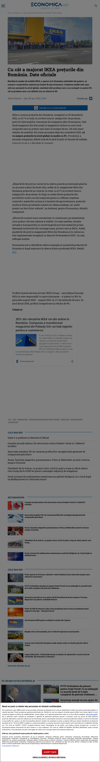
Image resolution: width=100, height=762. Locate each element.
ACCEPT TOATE (50, 752)
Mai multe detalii (91, 714)
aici (3, 725)
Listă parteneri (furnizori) (10, 746)
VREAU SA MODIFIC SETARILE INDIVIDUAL (49, 757)
